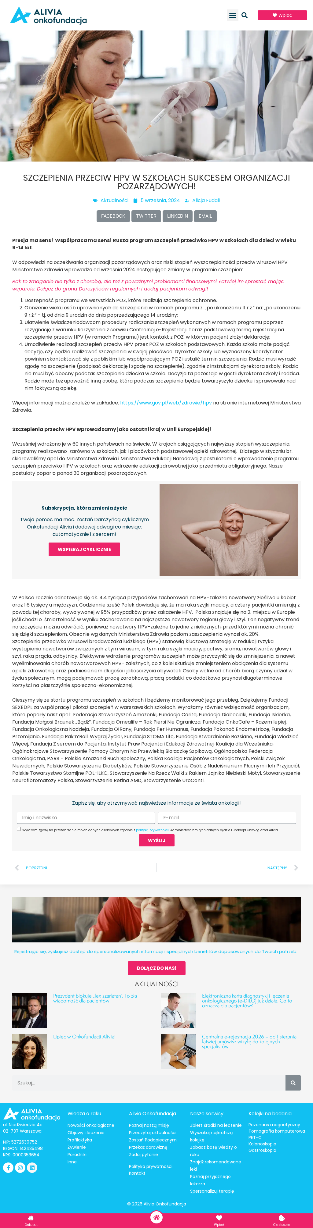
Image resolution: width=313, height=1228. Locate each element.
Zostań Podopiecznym (153, 1140)
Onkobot (31, 1225)
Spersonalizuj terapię (212, 1191)
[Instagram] (20, 1167)
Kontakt (137, 1173)
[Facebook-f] (8, 1167)
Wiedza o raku (84, 1113)
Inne (72, 1162)
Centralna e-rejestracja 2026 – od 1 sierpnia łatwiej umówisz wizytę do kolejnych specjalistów (249, 1041)
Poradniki (77, 1154)
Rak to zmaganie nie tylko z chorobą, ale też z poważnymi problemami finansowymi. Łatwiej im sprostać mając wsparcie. (148, 285)
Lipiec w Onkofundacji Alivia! (84, 1036)
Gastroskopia (262, 1150)
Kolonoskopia (262, 1144)
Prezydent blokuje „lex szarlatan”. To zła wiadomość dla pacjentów (95, 998)
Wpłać (219, 1225)
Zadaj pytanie (143, 1154)
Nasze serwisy (206, 1113)
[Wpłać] (219, 1218)
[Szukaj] (293, 1083)
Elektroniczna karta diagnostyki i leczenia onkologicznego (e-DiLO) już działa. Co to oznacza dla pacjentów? (247, 1000)
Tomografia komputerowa (277, 1131)
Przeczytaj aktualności (152, 1133)
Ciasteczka (281, 1225)
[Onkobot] (31, 1218)
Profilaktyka (80, 1140)
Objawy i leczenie (86, 1133)
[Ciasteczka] (282, 1218)
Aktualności (114, 200)
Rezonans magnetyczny (274, 1125)
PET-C (255, 1137)
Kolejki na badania (270, 1113)
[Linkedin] (32, 1167)
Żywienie (77, 1147)
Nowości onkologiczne (91, 1125)
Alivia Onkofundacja (152, 1113)
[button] (233, 15)
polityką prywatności (152, 830)
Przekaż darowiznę (148, 1147)
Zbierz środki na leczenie (216, 1125)
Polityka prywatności (150, 1166)
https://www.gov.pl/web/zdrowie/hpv (166, 402)
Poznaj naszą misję (149, 1125)
